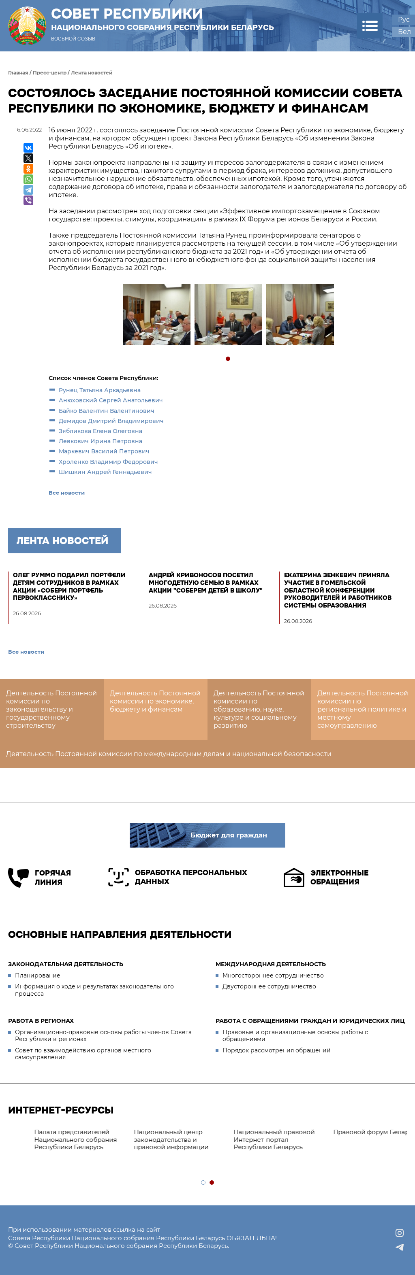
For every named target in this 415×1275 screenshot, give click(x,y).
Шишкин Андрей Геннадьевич (105, 472)
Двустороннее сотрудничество (269, 986)
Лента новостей (92, 73)
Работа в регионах (41, 1020)
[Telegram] (28, 190)
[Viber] (28, 200)
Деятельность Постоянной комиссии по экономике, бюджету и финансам (155, 701)
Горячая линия (53, 878)
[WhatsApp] (28, 179)
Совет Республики (162, 19)
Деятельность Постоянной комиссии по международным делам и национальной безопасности (169, 754)
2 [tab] (212, 1183)
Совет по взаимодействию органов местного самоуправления (83, 1054)
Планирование (37, 975)
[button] (370, 25)
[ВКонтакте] (28, 148)
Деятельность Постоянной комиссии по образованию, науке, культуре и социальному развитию (259, 709)
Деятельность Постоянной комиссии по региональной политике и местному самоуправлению (362, 709)
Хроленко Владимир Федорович (108, 461)
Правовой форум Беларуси (155, 1132)
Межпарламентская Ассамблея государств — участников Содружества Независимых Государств (351, 1143)
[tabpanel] (156, 315)
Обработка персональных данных (191, 877)
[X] (28, 158)
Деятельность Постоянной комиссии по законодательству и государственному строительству (51, 709)
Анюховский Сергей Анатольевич (111, 400)
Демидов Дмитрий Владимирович (111, 421)
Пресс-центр (49, 73)
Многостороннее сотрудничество (273, 975)
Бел (404, 32)
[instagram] (399, 1233)
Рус (404, 19)
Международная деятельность (271, 964)
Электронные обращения (339, 878)
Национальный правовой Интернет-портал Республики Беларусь (52, 1139)
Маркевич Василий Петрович (104, 451)
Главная (18, 73)
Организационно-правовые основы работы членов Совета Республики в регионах (103, 1035)
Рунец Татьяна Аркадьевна (100, 390)
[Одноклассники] (28, 169)
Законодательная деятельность (65, 964)
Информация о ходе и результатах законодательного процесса (94, 990)
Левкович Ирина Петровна (100, 441)
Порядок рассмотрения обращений (276, 1050)
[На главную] (27, 25)
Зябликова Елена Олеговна (100, 431)
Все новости (67, 492)
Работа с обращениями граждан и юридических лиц (310, 1020)
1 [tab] (228, 359)
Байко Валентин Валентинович (106, 410)
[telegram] (399, 1247)
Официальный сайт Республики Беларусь (246, 1135)
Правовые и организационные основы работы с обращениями (295, 1035)
